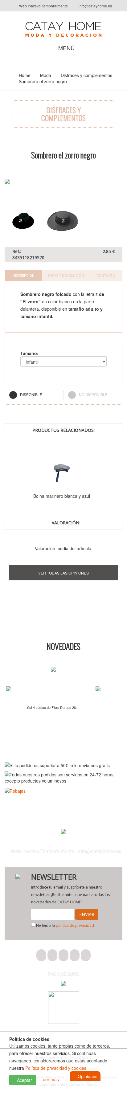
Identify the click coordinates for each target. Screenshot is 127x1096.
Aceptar (24, 1080)
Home (25, 75)
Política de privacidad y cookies (55, 1068)
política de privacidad (75, 925)
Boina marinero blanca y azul (61, 496)
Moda (45, 75)
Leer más (49, 1079)
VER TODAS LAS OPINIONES (63, 572)
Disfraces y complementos (86, 75)
